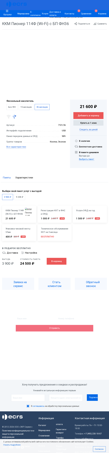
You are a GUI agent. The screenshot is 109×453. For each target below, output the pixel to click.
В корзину (56, 261)
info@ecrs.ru (87, 439)
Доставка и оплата (55, 13)
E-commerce (35, 13)
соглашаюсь (38, 406)
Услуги (45, 14)
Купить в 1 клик (88, 123)
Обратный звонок (92, 284)
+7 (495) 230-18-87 (93, 434)
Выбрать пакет (86, 159)
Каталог (8, 14)
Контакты (69, 14)
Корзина (101, 12)
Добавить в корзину (88, 115)
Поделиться (84, 23)
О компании (44, 436)
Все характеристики (16, 147)
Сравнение (85, 12)
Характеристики (24, 177)
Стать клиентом (54, 284)
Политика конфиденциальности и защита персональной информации (18, 434)
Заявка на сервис (20, 284)
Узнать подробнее (12, 445)
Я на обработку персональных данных (55, 406)
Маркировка (23, 14)
